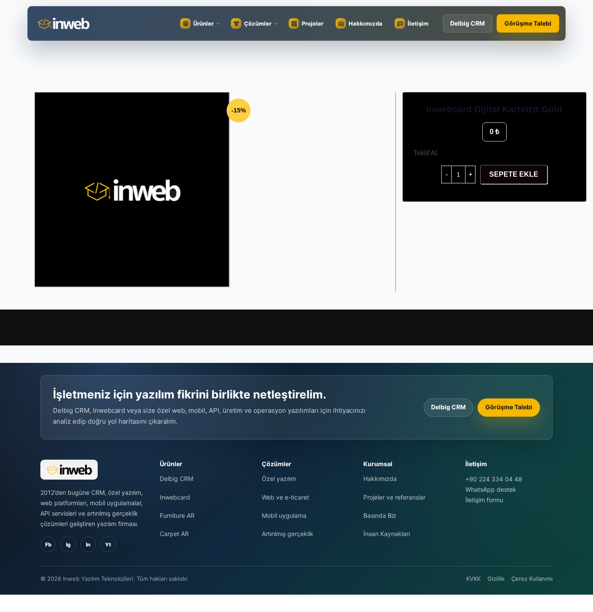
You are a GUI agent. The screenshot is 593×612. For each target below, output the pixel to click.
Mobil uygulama (284, 515)
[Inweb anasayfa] (73, 23)
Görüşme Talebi (527, 23)
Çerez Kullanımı (532, 578)
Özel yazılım (279, 478)
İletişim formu (484, 499)
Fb (48, 544)
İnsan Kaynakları (386, 533)
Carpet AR (174, 533)
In (88, 544)
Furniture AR (177, 515)
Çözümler (257, 23)
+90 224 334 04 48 (493, 479)
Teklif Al (425, 153)
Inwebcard (175, 497)
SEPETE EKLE (513, 174)
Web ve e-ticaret (285, 497)
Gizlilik (496, 578)
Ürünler (203, 23)
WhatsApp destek (490, 489)
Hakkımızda (365, 23)
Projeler (312, 23)
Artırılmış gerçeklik (287, 533)
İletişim (418, 23)
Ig (68, 544)
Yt (108, 544)
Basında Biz (379, 515)
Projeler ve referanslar (394, 497)
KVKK (473, 578)
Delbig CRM (467, 23)
